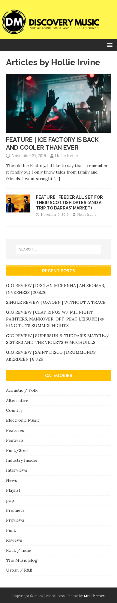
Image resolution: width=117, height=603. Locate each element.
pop (10, 500)
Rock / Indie (18, 550)
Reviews (14, 540)
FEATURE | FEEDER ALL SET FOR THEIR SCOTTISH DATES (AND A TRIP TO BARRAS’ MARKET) (69, 202)
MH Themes (94, 595)
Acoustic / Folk (22, 390)
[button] (109, 44)
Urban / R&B (19, 570)
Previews (15, 520)
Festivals (15, 440)
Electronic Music (23, 420)
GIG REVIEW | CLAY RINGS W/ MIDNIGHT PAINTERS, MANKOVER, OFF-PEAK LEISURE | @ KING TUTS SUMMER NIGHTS (55, 318)
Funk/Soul (17, 450)
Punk (11, 530)
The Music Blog (22, 560)
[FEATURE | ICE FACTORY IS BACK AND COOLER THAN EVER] (58, 129)
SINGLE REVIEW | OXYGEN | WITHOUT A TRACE (56, 302)
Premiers (15, 510)
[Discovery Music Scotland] (58, 35)
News (11, 480)
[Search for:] (58, 249)
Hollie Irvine (66, 155)
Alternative (17, 400)
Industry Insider (22, 460)
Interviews (16, 470)
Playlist (13, 490)
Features (15, 430)
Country (14, 410)
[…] (57, 178)
